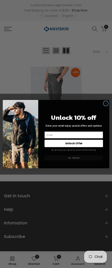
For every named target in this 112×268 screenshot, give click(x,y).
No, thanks (74, 157)
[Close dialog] (105, 103)
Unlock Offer (74, 143)
